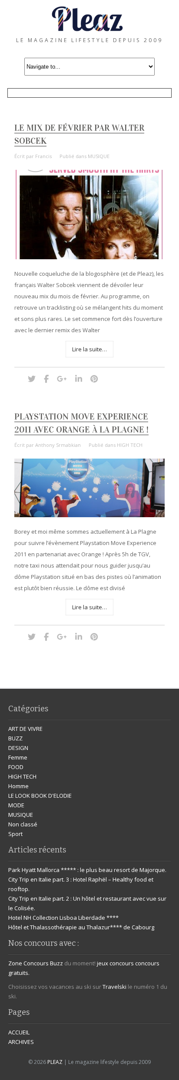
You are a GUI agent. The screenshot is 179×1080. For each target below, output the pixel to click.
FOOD (15, 767)
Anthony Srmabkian (58, 445)
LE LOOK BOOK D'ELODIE (40, 795)
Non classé (22, 824)
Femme (17, 757)
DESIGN (18, 748)
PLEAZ (55, 1062)
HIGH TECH (130, 445)
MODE (16, 805)
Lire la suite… (89, 349)
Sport (15, 834)
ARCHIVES (21, 1042)
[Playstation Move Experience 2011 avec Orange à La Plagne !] (89, 515)
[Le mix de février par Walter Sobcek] (89, 257)
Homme (18, 786)
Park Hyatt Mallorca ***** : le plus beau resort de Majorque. (87, 870)
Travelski (114, 987)
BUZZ (15, 738)
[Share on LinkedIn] (79, 378)
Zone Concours (28, 963)
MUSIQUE (98, 156)
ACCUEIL (19, 1032)
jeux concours (115, 963)
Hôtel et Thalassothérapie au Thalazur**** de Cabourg (81, 927)
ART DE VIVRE (25, 729)
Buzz (56, 963)
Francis (43, 156)
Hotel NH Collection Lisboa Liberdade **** (63, 917)
